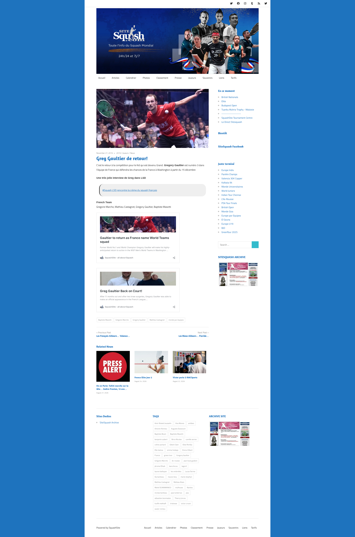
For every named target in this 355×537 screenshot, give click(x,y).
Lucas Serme (190, 471)
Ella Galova (159, 450)
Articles (115, 78)
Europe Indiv (227, 170)
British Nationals (229, 97)
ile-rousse (176, 460)
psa (187, 492)
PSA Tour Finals (229, 203)
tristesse (173, 503)
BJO (223, 228)
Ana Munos (179, 423)
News (132, 153)
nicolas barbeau (161, 492)
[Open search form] (255, 77)
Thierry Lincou (180, 498)
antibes (191, 423)
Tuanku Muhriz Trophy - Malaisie (237, 109)
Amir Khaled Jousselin (163, 423)
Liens (221, 78)
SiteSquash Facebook (231, 146)
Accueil (101, 78)
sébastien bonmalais (163, 498)
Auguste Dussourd (178, 428)
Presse (178, 78)
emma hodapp (172, 450)
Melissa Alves (179, 482)
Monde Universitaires (232, 186)
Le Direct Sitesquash (231, 122)
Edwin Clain (174, 444)
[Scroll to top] (350, 532)
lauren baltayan (161, 471)
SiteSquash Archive (109, 422)
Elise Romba (187, 444)
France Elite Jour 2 (143, 377)
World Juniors (228, 191)
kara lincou (173, 466)
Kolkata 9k (226, 182)
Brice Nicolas (177, 439)
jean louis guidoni (190, 460)
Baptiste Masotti (104, 319)
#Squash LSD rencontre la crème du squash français (129, 190)
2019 (118, 153)
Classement (162, 78)
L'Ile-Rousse (227, 199)
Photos (146, 78)
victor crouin (186, 503)
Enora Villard (187, 450)
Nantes (190, 487)
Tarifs (233, 78)
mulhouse (179, 487)
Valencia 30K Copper (231, 178)
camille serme (191, 439)
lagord (184, 466)
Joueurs (192, 78)
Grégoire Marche (122, 319)
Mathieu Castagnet (157, 319)
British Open (227, 207)
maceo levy (172, 476)
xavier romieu (160, 508)
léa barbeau (159, 476)
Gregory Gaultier (139, 319)
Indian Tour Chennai (231, 195)
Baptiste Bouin (160, 434)
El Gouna (225, 219)
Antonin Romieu (161, 428)
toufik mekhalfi (160, 503)
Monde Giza (227, 211)
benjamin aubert (161, 439)
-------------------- (231, 113)
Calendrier (131, 78)
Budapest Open (229, 105)
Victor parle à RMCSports (185, 377)
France (157, 455)
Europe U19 (227, 224)
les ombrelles (176, 471)
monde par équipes (176, 319)
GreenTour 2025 (229, 232)
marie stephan (186, 476)
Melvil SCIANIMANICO (163, 487)
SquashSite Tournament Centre (237, 118)
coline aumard (160, 444)
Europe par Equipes (231, 215)
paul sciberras (176, 492)
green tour (168, 455)
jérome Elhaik (160, 466)
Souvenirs (207, 78)
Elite (223, 101)
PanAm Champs (229, 174)
